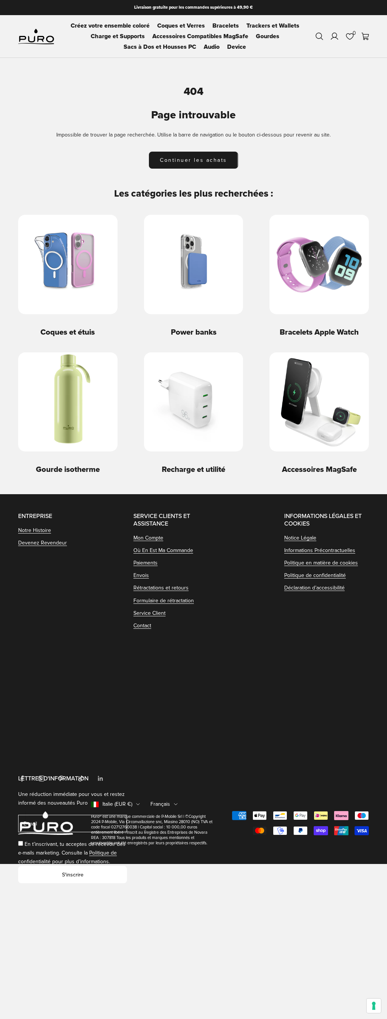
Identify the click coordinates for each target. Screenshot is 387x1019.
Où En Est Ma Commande (163, 550)
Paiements (145, 563)
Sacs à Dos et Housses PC (160, 46)
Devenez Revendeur (42, 543)
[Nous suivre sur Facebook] (22, 778)
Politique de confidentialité (315, 575)
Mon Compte (148, 538)
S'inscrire (73, 875)
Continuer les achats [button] (193, 160)
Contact (142, 625)
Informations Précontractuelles (319, 550)
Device (236, 46)
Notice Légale (300, 538)
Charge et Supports (118, 36)
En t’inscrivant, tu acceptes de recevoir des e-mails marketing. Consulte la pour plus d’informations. (71, 853)
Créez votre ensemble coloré (110, 25)
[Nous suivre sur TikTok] (81, 778)
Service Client (149, 613)
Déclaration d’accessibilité (314, 588)
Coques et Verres (181, 25)
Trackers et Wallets (272, 25)
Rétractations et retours (161, 588)
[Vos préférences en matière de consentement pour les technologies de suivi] (374, 1006)
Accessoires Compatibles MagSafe (200, 36)
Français (160, 804)
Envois (141, 575)
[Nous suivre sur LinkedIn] (100, 778)
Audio (212, 46)
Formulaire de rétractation (163, 600)
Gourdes (267, 36)
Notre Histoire (34, 530)
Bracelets (225, 25)
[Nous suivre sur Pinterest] (61, 778)
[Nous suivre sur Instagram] (41, 778)
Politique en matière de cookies (321, 563)
